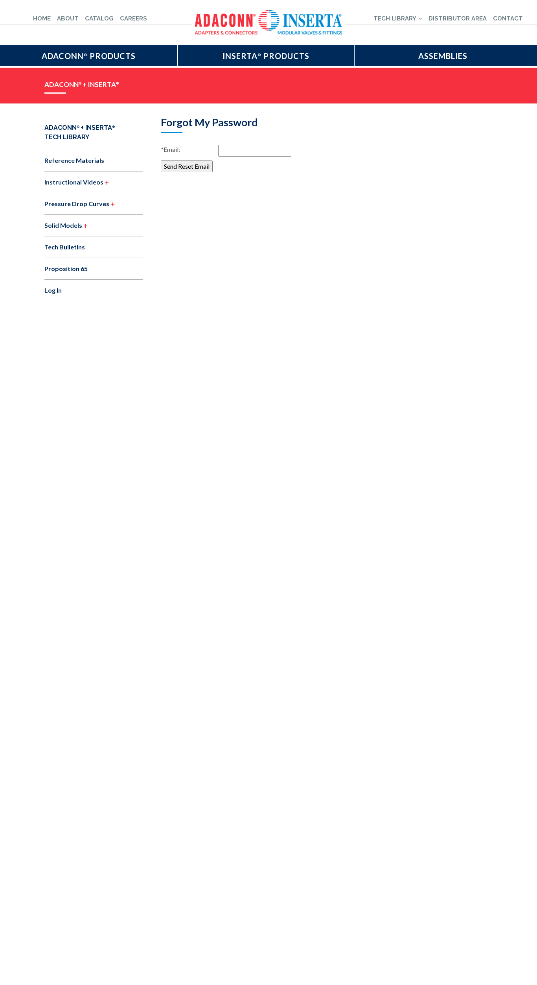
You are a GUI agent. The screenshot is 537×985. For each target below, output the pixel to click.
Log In (53, 290)
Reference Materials (74, 160)
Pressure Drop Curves (76, 203)
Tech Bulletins (64, 247)
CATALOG (99, 18)
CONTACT (508, 18)
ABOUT (68, 18)
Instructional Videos (73, 182)
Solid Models (63, 225)
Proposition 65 (66, 268)
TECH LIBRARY (394, 18)
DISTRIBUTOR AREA (457, 18)
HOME (42, 18)
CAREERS (133, 18)
